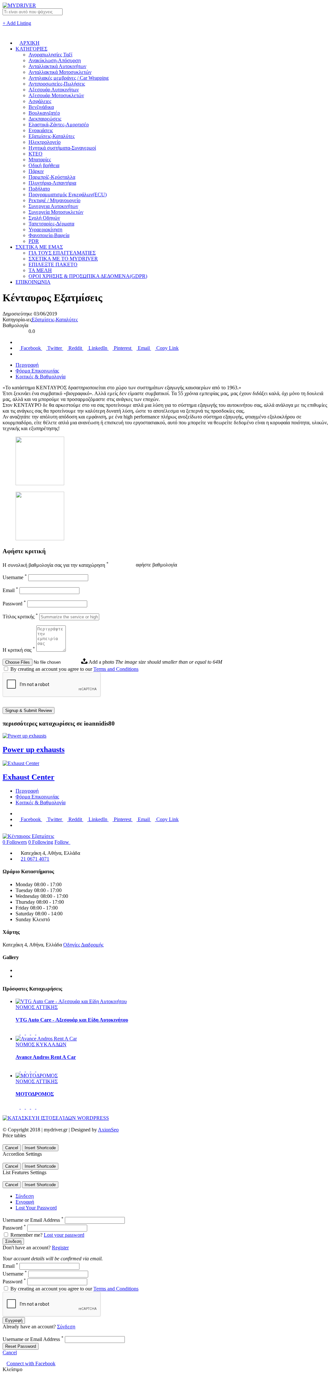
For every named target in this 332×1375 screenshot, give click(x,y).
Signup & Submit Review (28, 710)
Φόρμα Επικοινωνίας (37, 370)
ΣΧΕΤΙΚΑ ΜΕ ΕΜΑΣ (39, 247)
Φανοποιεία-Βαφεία (49, 235)
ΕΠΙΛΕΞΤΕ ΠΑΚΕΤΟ (53, 264)
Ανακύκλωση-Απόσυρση (55, 60)
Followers (15, 842)
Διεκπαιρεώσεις (45, 118)
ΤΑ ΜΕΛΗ (40, 270)
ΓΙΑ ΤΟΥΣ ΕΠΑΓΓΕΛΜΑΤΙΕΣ (62, 253)
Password (14, 603)
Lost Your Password (36, 1207)
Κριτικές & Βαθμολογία (40, 376)
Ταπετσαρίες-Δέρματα (51, 223)
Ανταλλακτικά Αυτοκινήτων (57, 66)
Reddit (75, 348)
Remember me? (26, 1235)
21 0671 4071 (35, 859)
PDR (34, 241)
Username (15, 577)
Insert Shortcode (40, 1147)
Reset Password (20, 1346)
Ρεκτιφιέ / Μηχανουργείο (54, 200)
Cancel (11, 1147)
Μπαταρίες (40, 159)
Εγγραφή (25, 1202)
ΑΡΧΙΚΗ (29, 43)
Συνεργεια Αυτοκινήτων (53, 206)
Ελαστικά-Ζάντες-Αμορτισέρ (59, 124)
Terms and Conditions (115, 669)
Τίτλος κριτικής (20, 616)
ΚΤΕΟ (35, 153)
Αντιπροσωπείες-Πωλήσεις (57, 83)
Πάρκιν (36, 171)
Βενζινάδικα (41, 107)
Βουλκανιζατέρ (44, 113)
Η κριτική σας (19, 650)
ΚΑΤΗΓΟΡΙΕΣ (31, 49)
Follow (62, 842)
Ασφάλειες (40, 101)
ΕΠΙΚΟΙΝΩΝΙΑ (33, 282)
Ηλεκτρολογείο (45, 142)
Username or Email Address (33, 1220)
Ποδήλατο (39, 188)
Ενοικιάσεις (41, 130)
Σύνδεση (25, 1196)
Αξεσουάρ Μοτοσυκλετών (56, 95)
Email (143, 348)
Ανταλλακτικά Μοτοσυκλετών (60, 72)
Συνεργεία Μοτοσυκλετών (56, 212)
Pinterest (123, 348)
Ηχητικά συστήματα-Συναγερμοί (62, 148)
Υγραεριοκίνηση (45, 229)
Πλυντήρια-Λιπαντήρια (52, 183)
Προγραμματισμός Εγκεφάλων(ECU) (68, 194)
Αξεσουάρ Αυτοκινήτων (54, 89)
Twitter (54, 348)
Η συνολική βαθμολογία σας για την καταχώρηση (56, 565)
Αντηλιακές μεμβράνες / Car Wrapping (69, 78)
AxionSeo (108, 1129)
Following (40, 842)
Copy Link (167, 348)
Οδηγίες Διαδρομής (83, 944)
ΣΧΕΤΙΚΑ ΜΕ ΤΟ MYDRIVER (63, 258)
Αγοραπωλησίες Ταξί (50, 54)
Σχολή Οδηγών (44, 218)
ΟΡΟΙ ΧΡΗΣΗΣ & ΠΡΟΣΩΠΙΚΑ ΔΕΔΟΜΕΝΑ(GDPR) (88, 276)
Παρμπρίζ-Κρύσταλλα (52, 177)
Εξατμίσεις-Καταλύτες (52, 136)
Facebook (30, 348)
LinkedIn (98, 348)
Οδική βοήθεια (44, 165)
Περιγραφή (27, 365)
